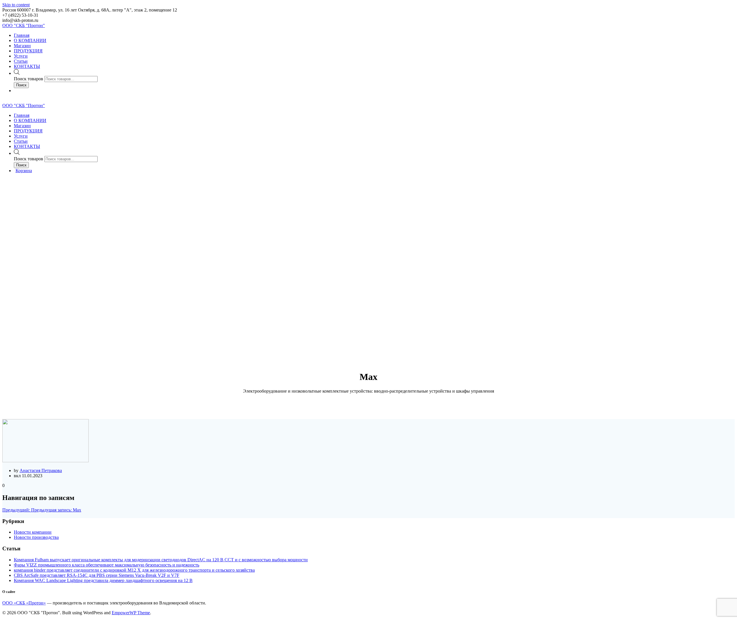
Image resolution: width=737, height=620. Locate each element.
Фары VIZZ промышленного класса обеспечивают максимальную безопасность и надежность (106, 564)
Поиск (21, 85)
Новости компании (33, 532)
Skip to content (16, 4)
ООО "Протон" (23, 25)
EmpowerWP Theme (131, 612)
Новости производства (36, 537)
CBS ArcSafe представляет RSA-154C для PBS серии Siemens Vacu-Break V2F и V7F (96, 575)
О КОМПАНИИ (30, 40)
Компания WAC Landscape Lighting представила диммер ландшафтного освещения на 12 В (103, 580)
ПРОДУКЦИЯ (28, 50)
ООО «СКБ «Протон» (24, 602)
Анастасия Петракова (41, 470)
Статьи (21, 61)
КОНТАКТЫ (27, 66)
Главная (21, 35)
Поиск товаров (28, 78)
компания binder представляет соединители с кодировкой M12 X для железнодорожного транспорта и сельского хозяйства (134, 570)
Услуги (21, 56)
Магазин (22, 45)
